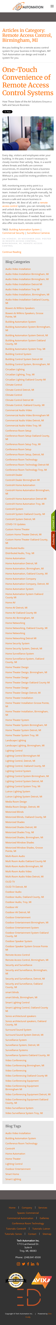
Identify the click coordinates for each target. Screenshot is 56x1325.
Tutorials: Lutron (41, 1228)
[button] (52, 6)
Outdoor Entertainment (17, 1168)
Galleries (44, 1218)
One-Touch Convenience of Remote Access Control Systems (28, 81)
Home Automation (15, 1153)
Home (12, 1207)
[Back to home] (28, 6)
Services (42, 1207)
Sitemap (47, 1233)
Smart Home (12, 1174)
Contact (32, 1233)
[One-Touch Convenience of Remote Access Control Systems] (28, 133)
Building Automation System (24, 229)
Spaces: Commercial (28, 1212)
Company (27, 1207)
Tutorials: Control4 (16, 1228)
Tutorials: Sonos (13, 1233)
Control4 (10, 1148)
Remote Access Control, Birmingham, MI (19, 242)
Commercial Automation (20, 1218)
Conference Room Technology (21, 1143)
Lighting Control (14, 1163)
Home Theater (13, 1158)
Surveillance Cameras (38, 232)
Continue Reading (11, 251)
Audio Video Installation (18, 1133)
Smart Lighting (13, 1179)
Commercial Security (13, 232)
